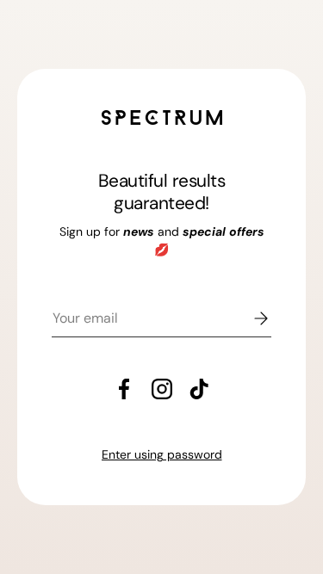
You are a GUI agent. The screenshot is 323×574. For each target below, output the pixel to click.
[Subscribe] (249, 318)
